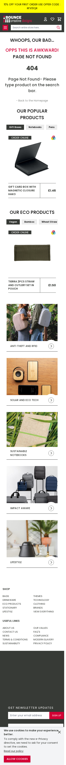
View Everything (43, 611)
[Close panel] (59, 732)
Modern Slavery (43, 639)
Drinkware (9, 600)
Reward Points (34, 662)
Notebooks (35, 127)
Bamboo (29, 221)
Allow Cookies (17, 759)
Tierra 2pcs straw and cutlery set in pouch (21, 285)
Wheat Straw (49, 221)
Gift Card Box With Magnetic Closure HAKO (22, 190)
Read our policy (13, 751)
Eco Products (12, 604)
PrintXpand (31, 672)
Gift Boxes (15, 127)
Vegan (13, 221)
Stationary (10, 607)
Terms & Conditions (15, 639)
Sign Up (56, 715)
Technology (41, 600)
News (6, 635)
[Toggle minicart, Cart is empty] (59, 19)
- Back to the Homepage (32, 100)
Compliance (41, 635)
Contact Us (10, 632)
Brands (38, 607)
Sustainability (11, 643)
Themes (37, 596)
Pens (51, 127)
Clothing (39, 604)
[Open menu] (5, 27)
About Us (8, 628)
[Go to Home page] (17, 19)
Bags (6, 596)
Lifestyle (8, 611)
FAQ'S (36, 632)
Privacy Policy (42, 643)
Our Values (40, 628)
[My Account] (45, 19)
